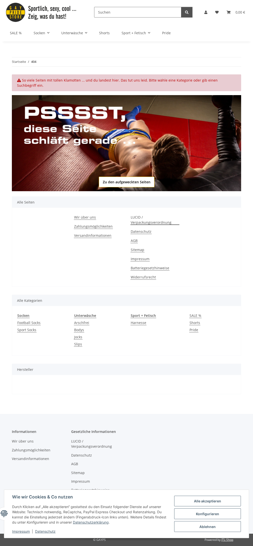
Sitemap (137, 249)
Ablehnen (207, 527)
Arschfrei (81, 322)
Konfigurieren (207, 514)
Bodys (79, 329)
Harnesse (138, 322)
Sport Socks (26, 329)
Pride (194, 329)
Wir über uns (85, 217)
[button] (205, 12)
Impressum (21, 531)
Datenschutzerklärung (91, 522)
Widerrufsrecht (143, 277)
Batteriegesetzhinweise (150, 268)
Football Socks (29, 322)
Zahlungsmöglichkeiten (93, 226)
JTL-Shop (227, 540)
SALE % (195, 315)
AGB (134, 240)
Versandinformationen (92, 235)
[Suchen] (186, 12)
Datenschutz (45, 531)
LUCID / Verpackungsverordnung (151, 220)
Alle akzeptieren (207, 501)
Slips (78, 344)
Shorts (195, 322)
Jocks (78, 337)
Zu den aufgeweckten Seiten (126, 182)
